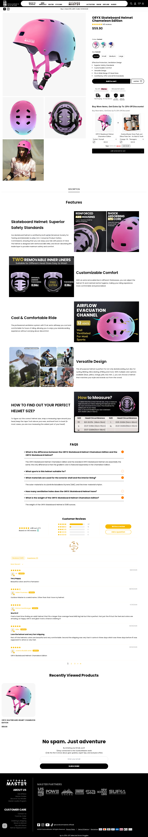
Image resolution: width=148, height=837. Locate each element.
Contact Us (22, 814)
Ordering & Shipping (18, 821)
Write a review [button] (118, 526)
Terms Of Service (83, 829)
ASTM (48, 235)
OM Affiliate (21, 794)
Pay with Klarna (20, 825)
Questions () (32, 558)
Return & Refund (20, 823)
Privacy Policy (70, 829)
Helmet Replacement (18, 828)
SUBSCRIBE (74, 766)
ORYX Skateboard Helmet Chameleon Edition (105, 135)
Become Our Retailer (18, 799)
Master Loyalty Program (17, 801)
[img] (16, 570)
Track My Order (20, 816)
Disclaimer (94, 829)
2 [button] (71, 663)
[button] (97, 24)
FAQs (24, 818)
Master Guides (20, 796)
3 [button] (74, 663)
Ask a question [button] (118, 532)
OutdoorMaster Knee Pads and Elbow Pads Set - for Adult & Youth (131, 135)
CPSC (33, 238)
